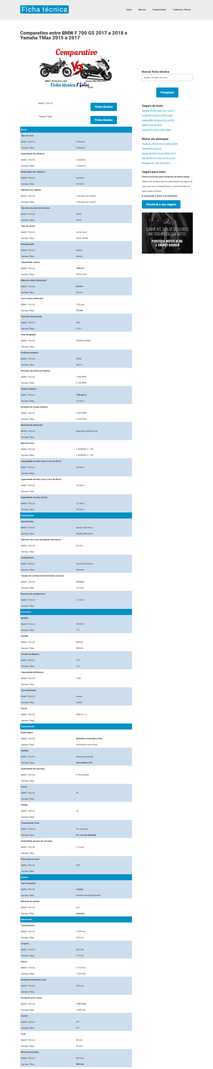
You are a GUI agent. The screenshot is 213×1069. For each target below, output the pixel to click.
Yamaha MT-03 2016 (151, 148)
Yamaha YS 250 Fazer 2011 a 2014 (158, 110)
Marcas (142, 9)
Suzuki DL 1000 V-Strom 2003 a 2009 (160, 143)
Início (129, 9)
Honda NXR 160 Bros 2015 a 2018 (158, 120)
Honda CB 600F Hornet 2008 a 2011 (159, 153)
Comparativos (159, 9)
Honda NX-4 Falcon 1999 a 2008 (157, 115)
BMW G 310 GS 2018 (152, 125)
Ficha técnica (44, 9)
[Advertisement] (167, 48)
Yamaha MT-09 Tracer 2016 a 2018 (158, 158)
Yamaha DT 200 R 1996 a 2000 (156, 130)
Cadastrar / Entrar (182, 9)
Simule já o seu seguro (161, 204)
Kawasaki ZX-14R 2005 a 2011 (156, 163)
